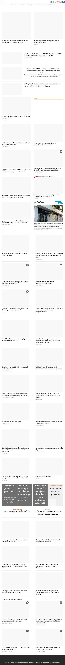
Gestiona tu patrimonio (49, 5)
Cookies (31, 662)
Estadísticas (38, 662)
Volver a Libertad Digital (51, 2)
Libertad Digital (32, 658)
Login (63, 2)
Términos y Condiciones (21, 662)
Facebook (54, 2)
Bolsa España (13, 5)
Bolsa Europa (21, 5)
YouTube (60, 2)
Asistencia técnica (55, 662)
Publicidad (46, 662)
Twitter (56, 2)
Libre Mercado (32, 1)
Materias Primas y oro (37, 5)
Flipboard (57, 2)
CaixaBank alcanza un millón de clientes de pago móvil (46, 226)
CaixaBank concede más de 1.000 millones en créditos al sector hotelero (48, 224)
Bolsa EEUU (28, 5)
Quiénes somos (9, 662)
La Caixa (48, 202)
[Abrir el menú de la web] (10, 2)
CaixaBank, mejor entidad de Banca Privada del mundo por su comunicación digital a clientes (48, 229)
